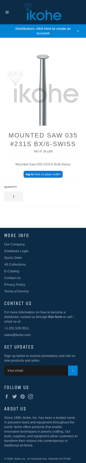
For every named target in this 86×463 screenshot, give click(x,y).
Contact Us (12, 278)
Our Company (14, 244)
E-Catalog (11, 271)
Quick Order (13, 257)
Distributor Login (16, 251)
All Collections (15, 264)
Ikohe (18, 458)
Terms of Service (16, 291)
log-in (30, 174)
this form (55, 317)
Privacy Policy (14, 284)
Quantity (10, 186)
